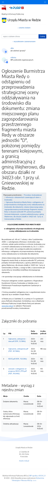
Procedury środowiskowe (33, 195)
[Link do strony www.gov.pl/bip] (5, 8)
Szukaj (42, 36)
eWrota (13, 57)
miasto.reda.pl (24, 461)
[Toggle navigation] (45, 2)
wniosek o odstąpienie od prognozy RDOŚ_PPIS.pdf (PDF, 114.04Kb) (17, 371)
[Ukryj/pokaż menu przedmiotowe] (3, 2)
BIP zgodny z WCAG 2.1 (37, 476)
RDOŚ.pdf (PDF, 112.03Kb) (17, 359)
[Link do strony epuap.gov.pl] (16, 8)
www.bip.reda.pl (7, 306)
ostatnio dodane (24, 28)
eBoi (12, 48)
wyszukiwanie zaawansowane (24, 41)
